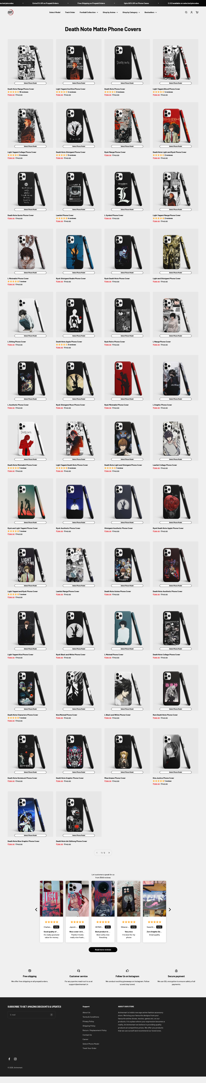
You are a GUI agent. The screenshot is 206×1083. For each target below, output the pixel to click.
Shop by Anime (109, 12)
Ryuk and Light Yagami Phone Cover (23, 528)
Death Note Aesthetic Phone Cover (167, 591)
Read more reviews (103, 949)
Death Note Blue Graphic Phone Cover (23, 841)
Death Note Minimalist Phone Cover (22, 465)
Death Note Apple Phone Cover (69, 341)
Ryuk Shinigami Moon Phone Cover (70, 405)
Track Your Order (89, 1048)
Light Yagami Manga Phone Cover (166, 215)
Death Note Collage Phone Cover (166, 654)
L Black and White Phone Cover (117, 715)
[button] (37, 909)
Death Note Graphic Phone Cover (70, 778)
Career (85, 1039)
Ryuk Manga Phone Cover (115, 152)
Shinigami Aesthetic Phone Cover (118, 528)
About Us (86, 1012)
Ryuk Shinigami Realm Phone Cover (71, 278)
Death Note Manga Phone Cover (21, 89)
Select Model (54, 12)
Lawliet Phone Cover (64, 215)
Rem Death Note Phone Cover (165, 715)
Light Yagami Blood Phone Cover (166, 89)
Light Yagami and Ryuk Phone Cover (23, 591)
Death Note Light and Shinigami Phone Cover (123, 465)
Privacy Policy (88, 1021)
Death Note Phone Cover (114, 89)
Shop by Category (130, 12)
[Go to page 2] (109, 853)
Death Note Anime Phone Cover (117, 591)
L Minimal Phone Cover (113, 654)
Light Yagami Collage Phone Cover (22, 152)
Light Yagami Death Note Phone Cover (72, 465)
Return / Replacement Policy (95, 1030)
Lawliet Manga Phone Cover (67, 591)
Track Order (70, 12)
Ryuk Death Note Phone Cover (117, 278)
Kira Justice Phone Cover (163, 778)
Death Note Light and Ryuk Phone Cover (169, 152)
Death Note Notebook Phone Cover (22, 778)
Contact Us (87, 1035)
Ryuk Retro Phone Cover (114, 341)
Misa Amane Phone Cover (115, 778)
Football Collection (88, 12)
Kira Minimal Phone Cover (66, 715)
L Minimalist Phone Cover (18, 278)
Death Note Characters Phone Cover (23, 715)
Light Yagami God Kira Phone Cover (70, 89)
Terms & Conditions (91, 1017)
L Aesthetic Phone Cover (18, 405)
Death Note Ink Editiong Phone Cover (71, 841)
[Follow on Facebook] (9, 1059)
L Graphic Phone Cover (162, 405)
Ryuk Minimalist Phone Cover (116, 405)
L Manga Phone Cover (162, 341)
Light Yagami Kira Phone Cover (20, 654)
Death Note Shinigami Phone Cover (70, 152)
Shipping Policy (89, 1026)
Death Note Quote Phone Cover (21, 215)
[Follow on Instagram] (15, 1059)
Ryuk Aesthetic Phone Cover (68, 528)
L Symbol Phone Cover (113, 215)
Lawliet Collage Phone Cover (165, 465)
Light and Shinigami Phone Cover (166, 278)
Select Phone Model (91, 1044)
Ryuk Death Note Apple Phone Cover (168, 528)
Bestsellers (149, 12)
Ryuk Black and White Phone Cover (70, 654)
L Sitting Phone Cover (17, 341)
